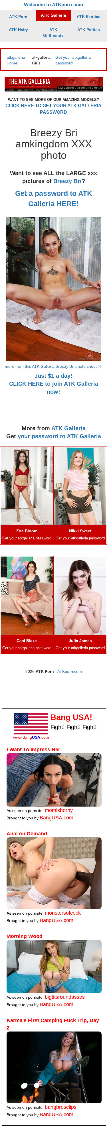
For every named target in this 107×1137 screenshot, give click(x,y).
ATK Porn (18, 16)
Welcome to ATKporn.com (53, 4)
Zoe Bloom (26, 531)
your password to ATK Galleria (59, 436)
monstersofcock (63, 913)
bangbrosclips (60, 1107)
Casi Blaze (27, 640)
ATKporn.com (69, 671)
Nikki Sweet (80, 531)
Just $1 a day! (53, 376)
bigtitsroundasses (65, 997)
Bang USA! (71, 717)
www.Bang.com (31, 737)
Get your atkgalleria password (26, 538)
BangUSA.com (56, 818)
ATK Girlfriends (53, 32)
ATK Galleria (53, 15)
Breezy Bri (67, 181)
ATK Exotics (88, 16)
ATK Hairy (18, 29)
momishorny (59, 810)
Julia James (80, 640)
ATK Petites (88, 29)
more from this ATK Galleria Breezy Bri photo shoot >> (53, 366)
